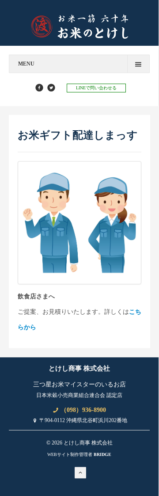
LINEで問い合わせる (96, 87)
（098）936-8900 (82, 410)
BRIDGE (102, 454)
